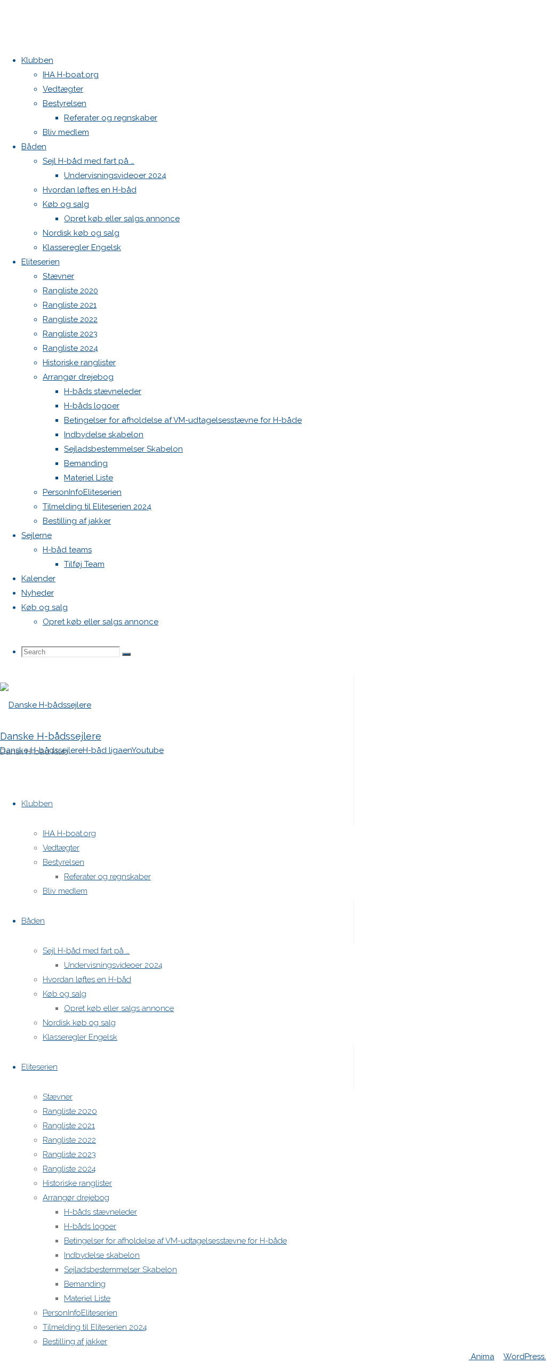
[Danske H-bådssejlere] (45, 705)
